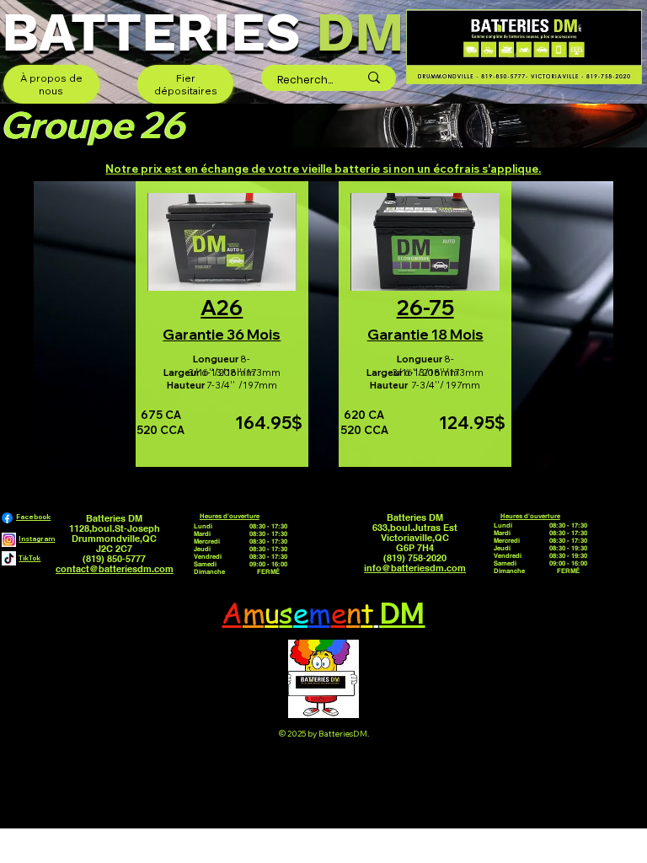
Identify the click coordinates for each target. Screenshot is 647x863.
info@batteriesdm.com (415, 568)
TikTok (29, 558)
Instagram (37, 538)
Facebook (33, 516)
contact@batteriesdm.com (115, 569)
